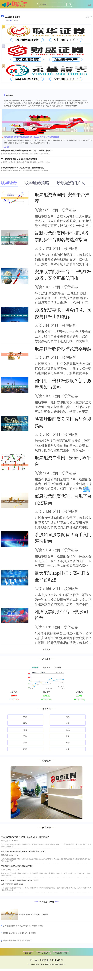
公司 (68, 736)
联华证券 (28, 953)
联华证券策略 (43, 953)
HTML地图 (58, 960)
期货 (68, 742)
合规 (25, 729)
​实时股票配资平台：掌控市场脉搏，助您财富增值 (23, 925)
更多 (88, 16)
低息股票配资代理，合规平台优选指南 (33, 914)
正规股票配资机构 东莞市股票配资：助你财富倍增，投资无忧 (27, 150)
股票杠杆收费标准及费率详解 (63, 348)
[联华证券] (14, 4)
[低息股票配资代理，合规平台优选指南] (9, 914)
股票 (68, 716)
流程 (25, 742)
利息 (25, 749)
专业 (68, 723)
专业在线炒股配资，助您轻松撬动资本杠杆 (19, 158)
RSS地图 (50, 960)
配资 (25, 723)
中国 (25, 716)
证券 (68, 749)
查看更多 (46, 649)
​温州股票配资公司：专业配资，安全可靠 (19, 933)
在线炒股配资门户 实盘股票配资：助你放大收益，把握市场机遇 (31, 137)
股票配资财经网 (52, 964)
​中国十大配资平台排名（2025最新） (17, 940)
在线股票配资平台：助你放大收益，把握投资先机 (22, 167)
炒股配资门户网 (61, 953)
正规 (68, 729)
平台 (25, 736)
